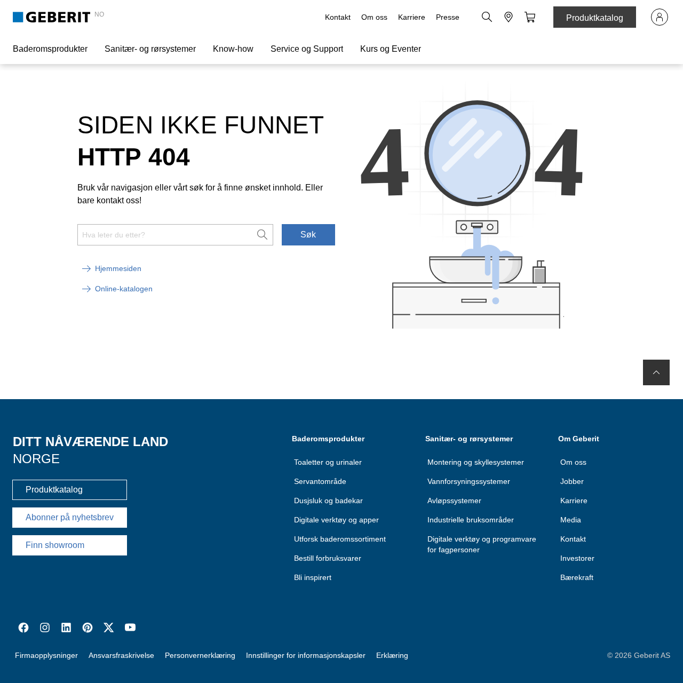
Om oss (374, 17)
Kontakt (338, 17)
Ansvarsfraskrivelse (121, 655)
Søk (308, 234)
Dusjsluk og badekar (328, 500)
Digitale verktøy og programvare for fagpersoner (481, 544)
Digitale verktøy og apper (336, 519)
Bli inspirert (312, 577)
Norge (36, 458)
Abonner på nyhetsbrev (70, 517)
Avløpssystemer (454, 500)
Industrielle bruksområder (470, 519)
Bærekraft (576, 577)
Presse (447, 17)
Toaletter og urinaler (328, 462)
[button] (487, 17)
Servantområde (320, 481)
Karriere (411, 17)
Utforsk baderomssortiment (340, 539)
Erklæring (392, 655)
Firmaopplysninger (46, 655)
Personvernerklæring (200, 655)
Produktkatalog (594, 17)
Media (570, 519)
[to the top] (656, 372)
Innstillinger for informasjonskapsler (306, 655)
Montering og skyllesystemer (475, 462)
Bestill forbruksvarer (327, 558)
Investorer (577, 558)
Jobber (572, 481)
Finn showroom (55, 545)
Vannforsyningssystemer (468, 481)
